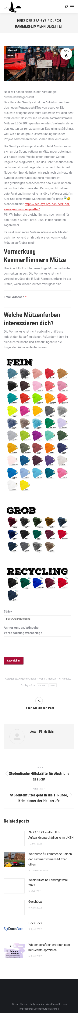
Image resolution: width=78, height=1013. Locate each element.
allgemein (42, 685)
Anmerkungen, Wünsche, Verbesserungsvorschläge (23, 630)
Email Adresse (15, 297)
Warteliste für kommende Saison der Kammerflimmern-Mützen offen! (50, 859)
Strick (8, 611)
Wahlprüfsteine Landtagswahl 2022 (48, 882)
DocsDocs (35, 923)
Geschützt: (35, 901)
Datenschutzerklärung (46, 1008)
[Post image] (14, 838)
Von (47, 678)
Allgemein (12, 50)
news (10, 55)
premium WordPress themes (51, 1004)
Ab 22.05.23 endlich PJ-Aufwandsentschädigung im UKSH (50, 835)
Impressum (26, 1008)
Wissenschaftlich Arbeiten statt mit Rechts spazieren (49, 947)
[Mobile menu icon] (72, 6)
